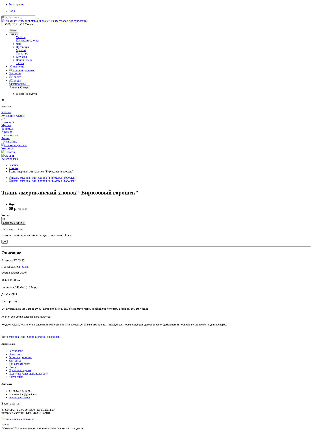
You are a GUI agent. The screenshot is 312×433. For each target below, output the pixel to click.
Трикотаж (22, 53)
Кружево (21, 56)
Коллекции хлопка (27, 40)
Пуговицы (22, 47)
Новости (17, 76)
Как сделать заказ (19, 363)
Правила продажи (20, 370)
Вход (12, 10)
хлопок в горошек (48, 336)
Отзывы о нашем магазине (17, 419)
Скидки (16, 80)
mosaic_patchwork (19, 397)
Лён (18, 43)
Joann (25, 266)
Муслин (21, 50)
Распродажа (17, 83)
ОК (4, 241)
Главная (13, 165)
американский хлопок (22, 336)
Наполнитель (24, 60)
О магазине (17, 66)
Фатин (20, 63)
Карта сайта (16, 376)
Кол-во (5, 215)
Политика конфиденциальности (28, 373)
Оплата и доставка (23, 70)
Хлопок (20, 37)
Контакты (15, 73)
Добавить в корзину (13, 222)
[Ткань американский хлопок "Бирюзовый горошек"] (42, 177)
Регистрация (16, 4)
